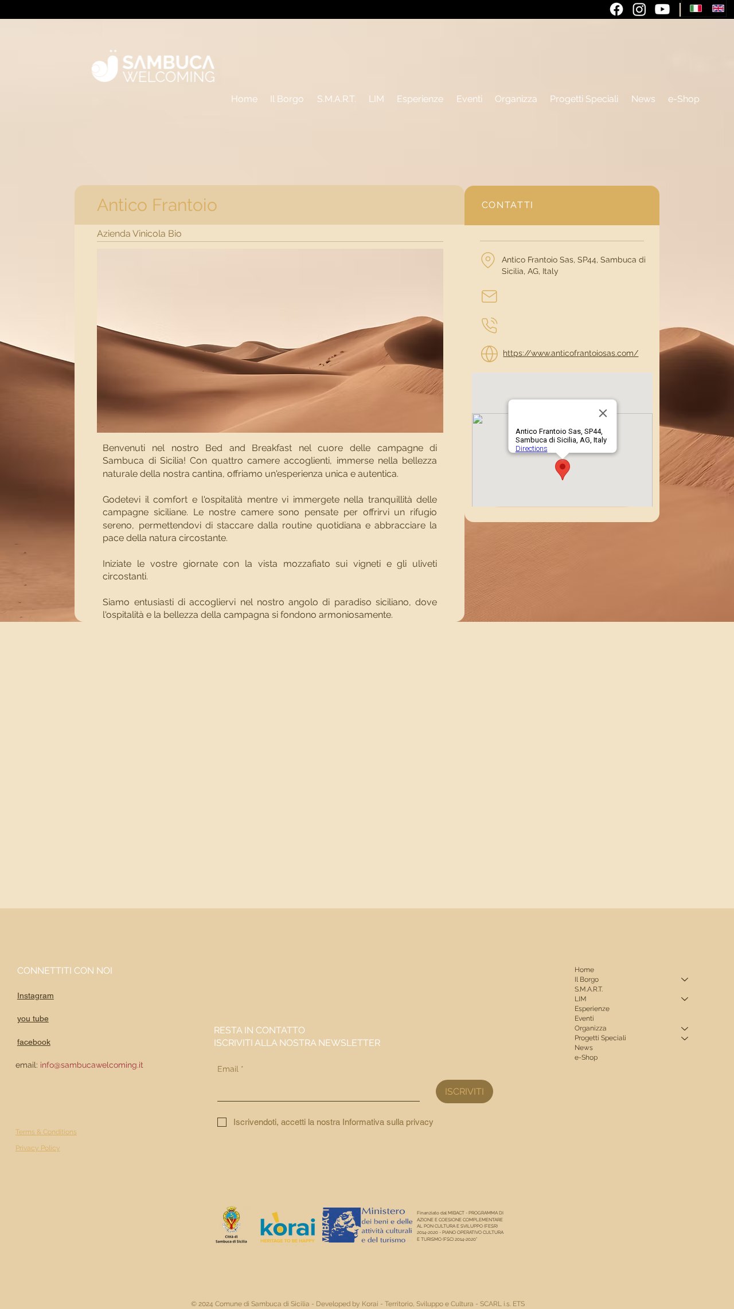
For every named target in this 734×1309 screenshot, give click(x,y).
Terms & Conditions (46, 1132)
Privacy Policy (37, 1148)
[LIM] (685, 999)
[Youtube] (662, 9)
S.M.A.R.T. (589, 989)
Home (584, 970)
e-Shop (586, 1057)
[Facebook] (616, 9)
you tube (33, 1018)
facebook (33, 1042)
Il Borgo (587, 979)
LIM (581, 999)
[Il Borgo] (685, 980)
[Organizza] (685, 1028)
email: (79, 1064)
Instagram (35, 995)
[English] (715, 8)
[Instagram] (639, 9)
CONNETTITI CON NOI (64, 970)
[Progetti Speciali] (685, 1038)
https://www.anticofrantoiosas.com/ (570, 353)
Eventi (584, 1018)
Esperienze (592, 1009)
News (584, 1048)
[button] (516, 99)
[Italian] (693, 8)
